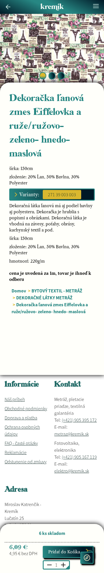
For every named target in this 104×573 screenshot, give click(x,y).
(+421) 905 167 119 (79, 457)
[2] (61, 75)
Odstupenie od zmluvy (26, 461)
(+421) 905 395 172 (79, 420)
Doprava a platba (21, 418)
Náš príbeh (15, 399)
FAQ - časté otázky (21, 443)
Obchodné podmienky (26, 408)
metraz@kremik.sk (71, 434)
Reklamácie (16, 452)
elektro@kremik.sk (71, 471)
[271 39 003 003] (62, 194)
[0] (42, 75)
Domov (19, 291)
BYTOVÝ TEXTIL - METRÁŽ (56, 291)
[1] (52, 75)
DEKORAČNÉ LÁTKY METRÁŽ (44, 298)
